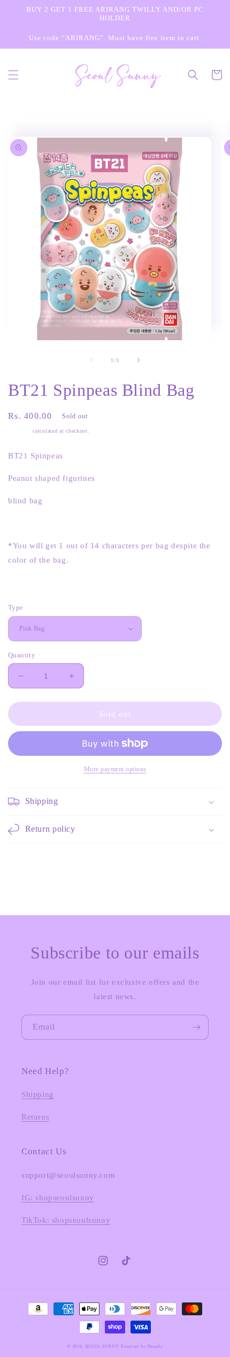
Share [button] (29, 588)
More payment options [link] (115, 769)
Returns (35, 1117)
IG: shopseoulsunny (57, 1197)
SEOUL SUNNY (102, 1346)
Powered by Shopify (142, 1346)
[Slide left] (91, 360)
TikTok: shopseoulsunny (65, 1220)
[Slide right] (138, 360)
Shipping (19, 431)
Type (16, 607)
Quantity (21, 655)
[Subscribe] (196, 1027)
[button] (13, 75)
